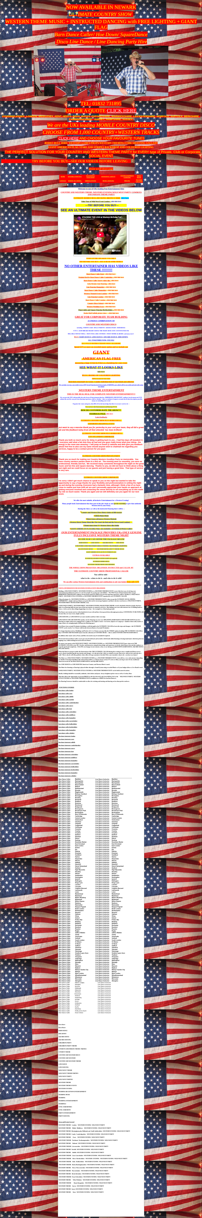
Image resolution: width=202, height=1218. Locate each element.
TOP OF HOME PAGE (65, 684)
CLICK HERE (121, 110)
